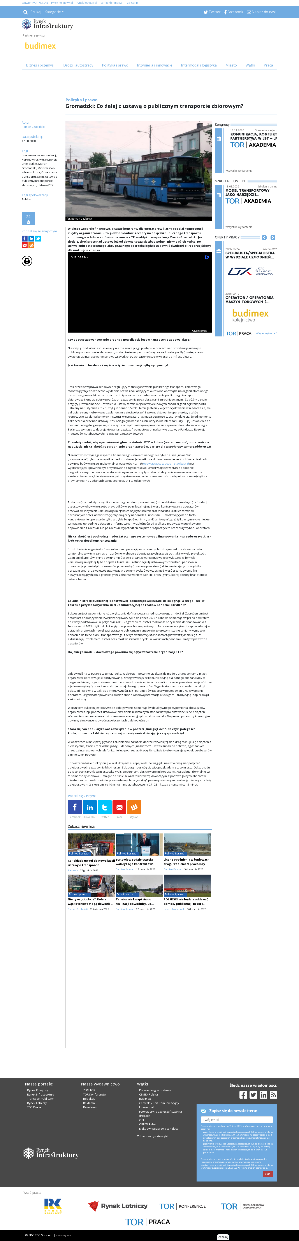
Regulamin (90, 1107)
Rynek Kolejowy (37, 1090)
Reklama (89, 1103)
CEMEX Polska (148, 1094)
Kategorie (53, 11)
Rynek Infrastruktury (41, 1094)
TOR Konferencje (94, 1094)
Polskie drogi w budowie (155, 1090)
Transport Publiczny (40, 1099)
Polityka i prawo (115, 65)
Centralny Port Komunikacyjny (159, 1103)
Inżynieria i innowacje (154, 65)
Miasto (231, 65)
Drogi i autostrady (78, 65)
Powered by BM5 (63, 1235)
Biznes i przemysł (40, 65)
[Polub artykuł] (25, 239)
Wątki (250, 65)
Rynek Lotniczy (37, 1103)
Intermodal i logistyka (199, 65)
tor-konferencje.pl (112, 3)
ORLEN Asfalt (147, 1124)
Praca (268, 65)
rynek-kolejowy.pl (62, 3)
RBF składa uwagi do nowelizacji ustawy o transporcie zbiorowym (91, 865)
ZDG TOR (89, 1090)
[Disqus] (140, 992)
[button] (264, 244)
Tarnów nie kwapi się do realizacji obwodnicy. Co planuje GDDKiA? (133, 903)
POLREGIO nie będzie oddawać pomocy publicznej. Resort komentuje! (186, 903)
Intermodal (146, 1107)
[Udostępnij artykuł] (31, 239)
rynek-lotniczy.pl (87, 3)
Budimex (145, 1099)
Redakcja (89, 1099)
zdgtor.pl (133, 3)
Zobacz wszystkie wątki (152, 1136)
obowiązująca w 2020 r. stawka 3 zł (166, 464)
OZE (142, 1120)
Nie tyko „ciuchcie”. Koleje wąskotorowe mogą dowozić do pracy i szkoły (91, 903)
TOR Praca (34, 1107)
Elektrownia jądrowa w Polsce (158, 1129)
